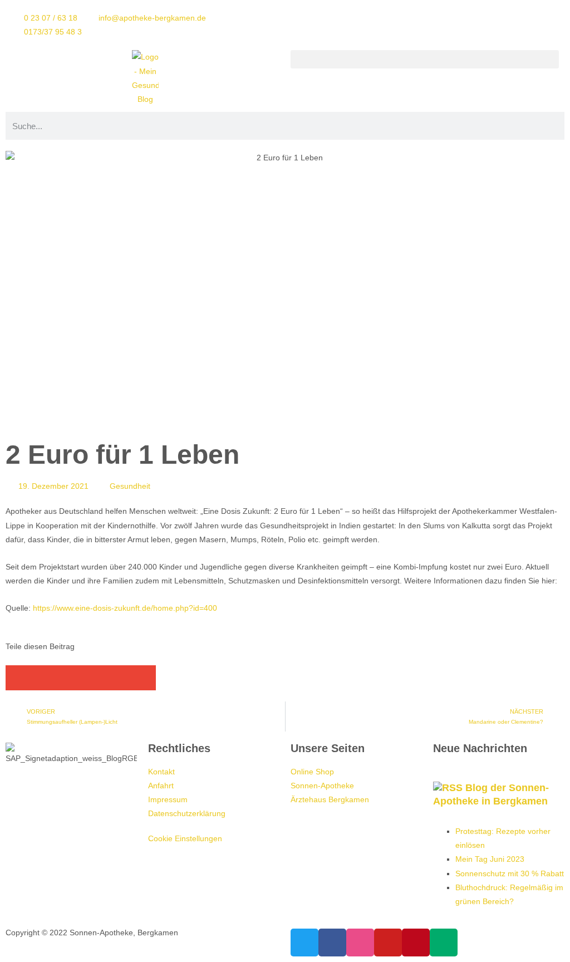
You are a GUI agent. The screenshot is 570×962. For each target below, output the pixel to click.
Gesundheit (130, 486)
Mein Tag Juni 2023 (489, 859)
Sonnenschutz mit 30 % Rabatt (509, 873)
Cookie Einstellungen (185, 838)
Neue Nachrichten (480, 748)
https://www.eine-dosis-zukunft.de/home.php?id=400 (125, 607)
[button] (425, 59)
